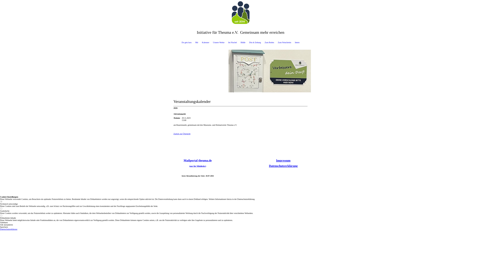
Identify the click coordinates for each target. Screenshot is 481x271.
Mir (196, 42)
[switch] (1, 202)
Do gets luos (187, 42)
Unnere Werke (218, 42)
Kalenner (205, 42)
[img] (240, 12)
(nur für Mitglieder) (197, 166)
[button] (127, 222)
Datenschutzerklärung (283, 165)
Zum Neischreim (284, 42)
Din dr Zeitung (255, 42)
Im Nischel (232, 42)
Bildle (243, 42)
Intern (297, 42)
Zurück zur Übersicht (181, 134)
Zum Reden (269, 42)
